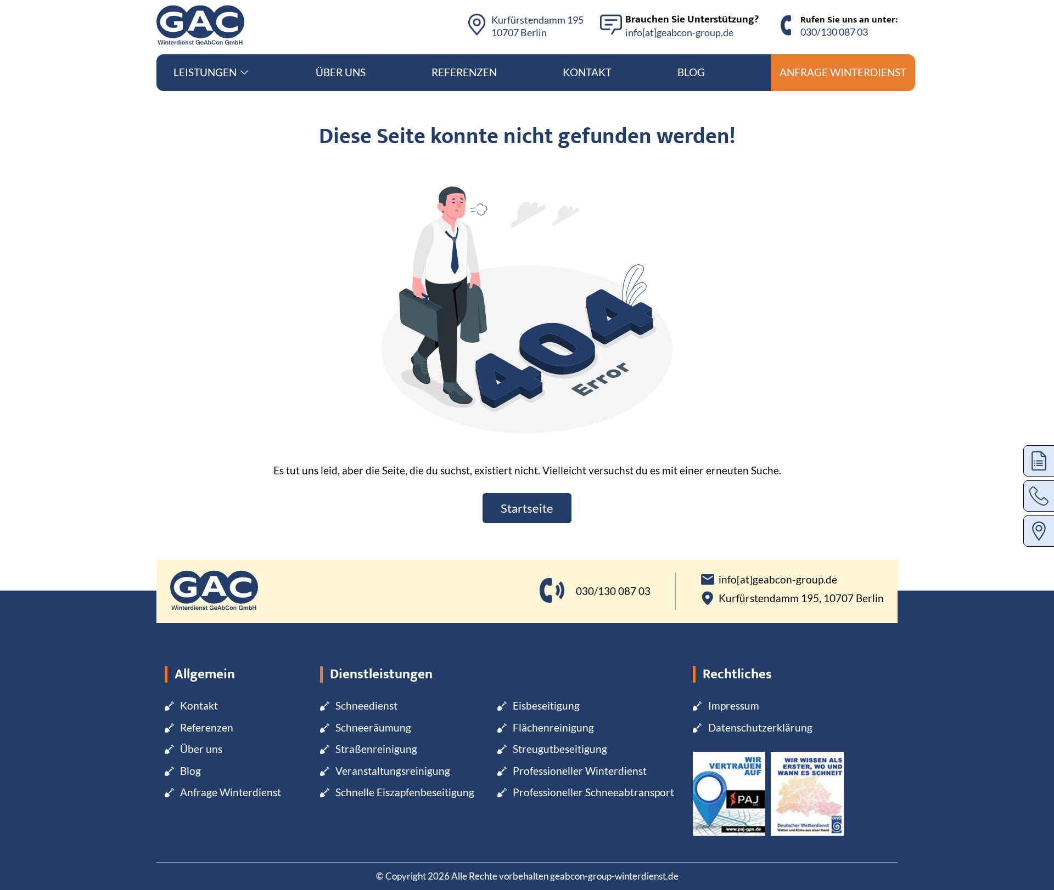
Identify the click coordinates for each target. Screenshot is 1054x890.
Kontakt (587, 72)
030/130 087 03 (834, 32)
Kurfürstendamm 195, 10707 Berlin (801, 598)
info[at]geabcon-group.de (679, 32)
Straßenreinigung (376, 748)
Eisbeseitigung (546, 705)
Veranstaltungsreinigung (392, 770)
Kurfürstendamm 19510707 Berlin (537, 26)
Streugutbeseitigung (560, 748)
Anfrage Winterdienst (843, 72)
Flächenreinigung (553, 727)
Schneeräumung (373, 727)
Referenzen (464, 72)
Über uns (341, 72)
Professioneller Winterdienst (580, 770)
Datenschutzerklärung (760, 727)
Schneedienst (366, 705)
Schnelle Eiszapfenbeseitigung (404, 792)
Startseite (527, 508)
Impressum (733, 705)
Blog (691, 72)
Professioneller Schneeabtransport (593, 792)
